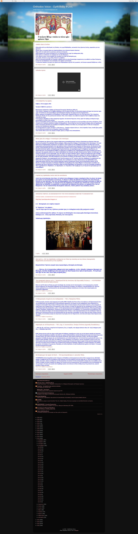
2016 (38, 436)
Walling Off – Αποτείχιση (43, 389)
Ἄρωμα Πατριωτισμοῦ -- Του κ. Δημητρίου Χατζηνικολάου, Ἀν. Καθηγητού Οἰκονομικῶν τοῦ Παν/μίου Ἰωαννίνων (60, 383)
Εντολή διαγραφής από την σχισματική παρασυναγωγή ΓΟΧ (49, 390)
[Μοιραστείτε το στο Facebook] (52, 64)
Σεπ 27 (39, 452)
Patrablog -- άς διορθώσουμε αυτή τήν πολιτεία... (49, 386)
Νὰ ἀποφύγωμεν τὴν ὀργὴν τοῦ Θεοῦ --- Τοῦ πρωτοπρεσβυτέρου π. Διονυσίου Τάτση (60, 355)
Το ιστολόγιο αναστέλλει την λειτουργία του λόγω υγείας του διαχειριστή (52, 412)
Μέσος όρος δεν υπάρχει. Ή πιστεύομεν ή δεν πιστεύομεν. (52, 138)
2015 (38, 438)
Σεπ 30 (39, 447)
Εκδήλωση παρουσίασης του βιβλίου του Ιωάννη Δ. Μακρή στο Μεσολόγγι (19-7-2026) (55, 405)
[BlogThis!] (50, 64)
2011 (38, 525)
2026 (38, 417)
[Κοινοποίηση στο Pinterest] (54, 64)
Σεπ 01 (39, 501)
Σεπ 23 (39, 460)
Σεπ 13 (39, 479)
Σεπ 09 (39, 486)
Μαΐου (39, 509)
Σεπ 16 (39, 473)
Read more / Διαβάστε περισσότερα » (44, 290)
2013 (38, 521)
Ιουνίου (40, 508)
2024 (38, 421)
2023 (38, 423)
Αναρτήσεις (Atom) (45, 376)
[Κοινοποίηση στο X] (51, 64)
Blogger (76, 530)
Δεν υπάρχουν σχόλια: (41, 64)
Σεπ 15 (39, 475)
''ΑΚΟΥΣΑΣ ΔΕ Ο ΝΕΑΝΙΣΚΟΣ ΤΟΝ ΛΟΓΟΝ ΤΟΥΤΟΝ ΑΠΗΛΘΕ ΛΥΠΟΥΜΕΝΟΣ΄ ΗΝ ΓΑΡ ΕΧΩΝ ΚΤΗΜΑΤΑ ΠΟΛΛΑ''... (62, 397)
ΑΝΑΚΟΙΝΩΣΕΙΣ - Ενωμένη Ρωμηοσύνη (46, 404)
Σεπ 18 (39, 469)
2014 (38, 519)
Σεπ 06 (39, 492)
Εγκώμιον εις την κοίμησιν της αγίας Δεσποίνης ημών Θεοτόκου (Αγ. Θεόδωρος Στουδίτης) (56, 394)
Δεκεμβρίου (41, 439)
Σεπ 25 (39, 456)
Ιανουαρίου (41, 517)
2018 (38, 432)
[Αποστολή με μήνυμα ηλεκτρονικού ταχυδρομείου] (48, 64)
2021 (38, 426)
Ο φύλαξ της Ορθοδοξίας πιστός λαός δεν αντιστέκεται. (51, 175)
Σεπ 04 (39, 496)
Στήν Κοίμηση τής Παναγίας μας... (44, 387)
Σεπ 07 (39, 490)
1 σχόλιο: (38, 253)
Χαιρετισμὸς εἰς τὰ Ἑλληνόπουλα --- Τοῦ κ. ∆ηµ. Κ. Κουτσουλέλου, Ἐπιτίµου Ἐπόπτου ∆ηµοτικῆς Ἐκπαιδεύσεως (68, 324)
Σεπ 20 (39, 466)
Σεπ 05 (39, 494)
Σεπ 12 (39, 481)
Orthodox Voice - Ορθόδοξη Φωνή (52, 6)
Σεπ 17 (39, 471)
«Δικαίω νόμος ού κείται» (43, 44)
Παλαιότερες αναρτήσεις (95, 374)
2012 (38, 523)
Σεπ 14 (39, 477)
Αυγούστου (41, 504)
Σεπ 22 (39, 462)
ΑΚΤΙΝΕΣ (39, 399)
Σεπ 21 (39, 464)
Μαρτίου (40, 513)
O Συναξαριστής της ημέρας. (44, 101)
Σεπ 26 (39, 454)
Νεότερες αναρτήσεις (42, 374)
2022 (38, 425)
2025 (38, 419)
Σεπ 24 (39, 458)
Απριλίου (40, 511)
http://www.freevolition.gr (43, 380)
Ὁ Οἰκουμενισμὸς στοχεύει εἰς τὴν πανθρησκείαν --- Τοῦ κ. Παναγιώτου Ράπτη (58, 299)
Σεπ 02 (39, 500)
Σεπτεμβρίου (41, 445)
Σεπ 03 (39, 498)
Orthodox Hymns (40, 70)
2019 (38, 430)
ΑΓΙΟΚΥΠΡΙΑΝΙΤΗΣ (41, 396)
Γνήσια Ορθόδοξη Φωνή (43, 411)
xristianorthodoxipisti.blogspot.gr (45, 393)
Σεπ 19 (39, 467)
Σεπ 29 (39, 449)
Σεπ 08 (39, 488)
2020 (38, 428)
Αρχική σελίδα (68, 374)
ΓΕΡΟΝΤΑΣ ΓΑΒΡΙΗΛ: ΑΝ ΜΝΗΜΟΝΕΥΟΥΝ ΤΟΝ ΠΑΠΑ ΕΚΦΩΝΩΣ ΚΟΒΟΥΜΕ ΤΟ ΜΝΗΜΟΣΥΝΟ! (64, 194)
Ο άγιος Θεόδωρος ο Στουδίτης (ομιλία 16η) (46, 408)
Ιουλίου (40, 506)
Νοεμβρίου (40, 441)
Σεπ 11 (39, 483)
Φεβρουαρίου (41, 515)
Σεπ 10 (39, 484)
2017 (38, 434)
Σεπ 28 (39, 450)
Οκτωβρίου (41, 443)
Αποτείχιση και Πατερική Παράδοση (46, 407)
